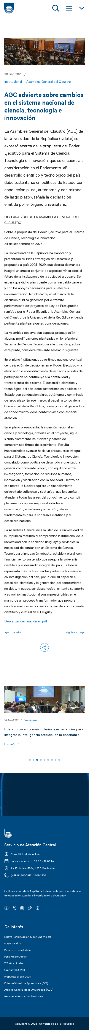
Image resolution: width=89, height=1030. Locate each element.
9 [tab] (59, 760)
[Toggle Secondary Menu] (82, 8)
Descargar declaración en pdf (25, 621)
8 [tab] (55, 760)
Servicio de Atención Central (30, 844)
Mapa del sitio (12, 943)
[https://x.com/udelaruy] (14, 907)
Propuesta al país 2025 (17, 976)
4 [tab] (41, 760)
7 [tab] (52, 760)
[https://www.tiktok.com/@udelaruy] (30, 907)
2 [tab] (33, 760)
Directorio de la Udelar (18, 950)
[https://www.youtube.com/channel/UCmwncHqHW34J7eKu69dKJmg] (6, 907)
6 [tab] (48, 760)
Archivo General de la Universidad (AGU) (28, 989)
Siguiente (71, 632)
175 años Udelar (13, 963)
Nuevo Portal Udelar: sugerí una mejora (27, 936)
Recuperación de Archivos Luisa (23, 996)
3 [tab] (37, 760)
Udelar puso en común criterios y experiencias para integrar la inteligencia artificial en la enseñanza (43, 732)
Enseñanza (30, 720)
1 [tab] (30, 760)
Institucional (13, 81)
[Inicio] (9, 8)
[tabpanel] (44, 718)
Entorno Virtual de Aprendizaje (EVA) (26, 983)
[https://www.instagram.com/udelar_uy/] (22, 907)
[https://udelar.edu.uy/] (44, 833)
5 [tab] (44, 760)
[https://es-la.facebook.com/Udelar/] (37, 907)
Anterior (16, 632)
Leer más (9, 744)
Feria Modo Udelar (15, 956)
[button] (44, 647)
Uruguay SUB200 (14, 969)
